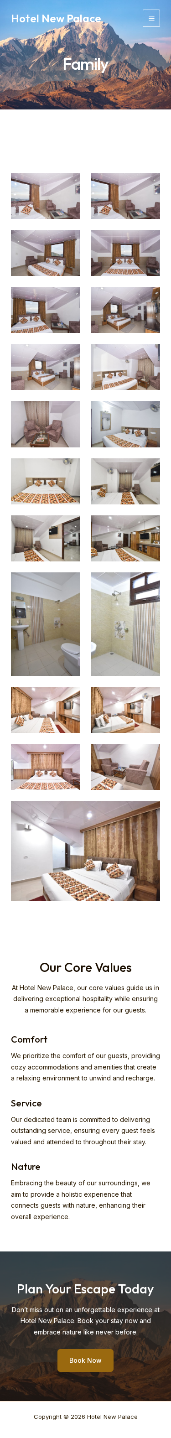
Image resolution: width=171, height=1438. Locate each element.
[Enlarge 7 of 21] (68, 355)
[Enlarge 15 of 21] (68, 584)
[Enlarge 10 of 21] (148, 412)
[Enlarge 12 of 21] (148, 470)
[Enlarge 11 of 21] (68, 470)
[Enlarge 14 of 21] (148, 527)
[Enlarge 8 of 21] (148, 355)
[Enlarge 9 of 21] (68, 412)
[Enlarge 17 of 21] (68, 698)
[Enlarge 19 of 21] (68, 755)
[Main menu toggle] (151, 18)
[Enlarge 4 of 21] (148, 241)
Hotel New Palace (56, 18)
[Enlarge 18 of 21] (148, 698)
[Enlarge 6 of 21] (148, 298)
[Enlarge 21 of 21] (148, 812)
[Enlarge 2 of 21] (148, 184)
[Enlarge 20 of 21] (148, 755)
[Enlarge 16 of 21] (148, 584)
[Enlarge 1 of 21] (68, 184)
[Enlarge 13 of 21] (68, 527)
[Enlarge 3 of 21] (68, 241)
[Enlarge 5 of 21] (68, 298)
